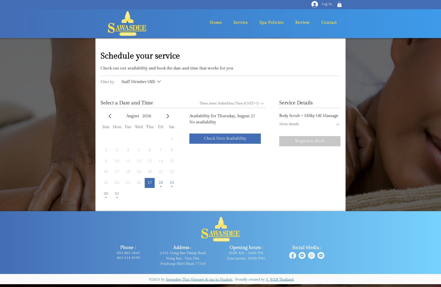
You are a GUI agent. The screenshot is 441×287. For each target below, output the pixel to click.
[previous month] (110, 116)
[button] (339, 4)
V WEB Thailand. (280, 280)
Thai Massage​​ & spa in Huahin (207, 280)
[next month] (168, 116)
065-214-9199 (128, 258)
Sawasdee (174, 280)
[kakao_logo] (320, 255)
